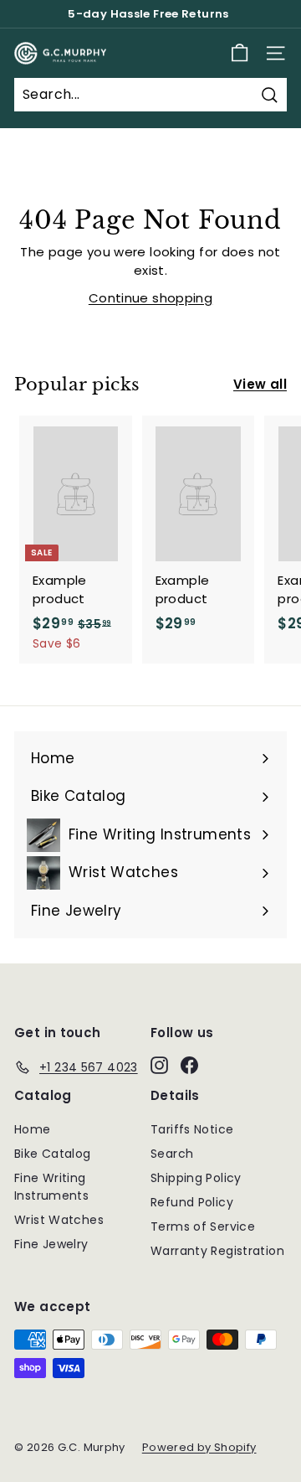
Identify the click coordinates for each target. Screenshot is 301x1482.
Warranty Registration (217, 1250)
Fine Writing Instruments (51, 1187)
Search (171, 1153)
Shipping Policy (196, 1178)
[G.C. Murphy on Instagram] (159, 1065)
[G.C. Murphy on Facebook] (189, 1065)
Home (32, 1129)
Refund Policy (191, 1202)
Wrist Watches (59, 1219)
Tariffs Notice (191, 1129)
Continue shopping (150, 298)
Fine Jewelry (51, 1244)
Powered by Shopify (199, 1447)
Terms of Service (202, 1226)
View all (260, 384)
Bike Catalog (52, 1153)
